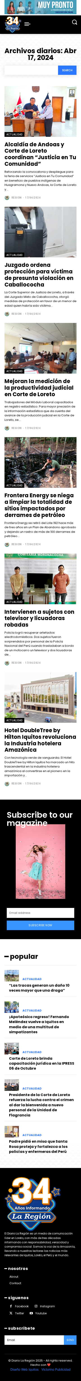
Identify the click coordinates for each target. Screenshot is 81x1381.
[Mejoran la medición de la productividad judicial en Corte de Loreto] (40, 348)
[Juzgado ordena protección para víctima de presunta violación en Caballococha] (40, 232)
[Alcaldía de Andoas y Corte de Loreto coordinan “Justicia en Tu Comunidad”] (40, 111)
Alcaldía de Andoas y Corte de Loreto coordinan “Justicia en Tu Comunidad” (40, 154)
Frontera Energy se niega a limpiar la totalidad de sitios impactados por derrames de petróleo (39, 505)
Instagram (47, 1306)
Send (70, 1340)
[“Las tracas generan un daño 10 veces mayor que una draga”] (11, 975)
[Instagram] (36, 1306)
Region (16, 197)
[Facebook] (11, 1306)
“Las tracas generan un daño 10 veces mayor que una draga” (39, 988)
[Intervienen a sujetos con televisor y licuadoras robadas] (40, 579)
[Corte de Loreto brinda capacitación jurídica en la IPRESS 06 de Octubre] (11, 1048)
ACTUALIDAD (14, 134)
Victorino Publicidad (56, 1369)
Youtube (41, 1313)
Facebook (22, 1306)
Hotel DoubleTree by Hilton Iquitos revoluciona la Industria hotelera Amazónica (40, 740)
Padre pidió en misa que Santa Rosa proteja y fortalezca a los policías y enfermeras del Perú (38, 1146)
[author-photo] (7, 197)
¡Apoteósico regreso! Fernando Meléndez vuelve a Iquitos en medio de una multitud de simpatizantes (39, 1024)
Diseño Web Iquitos (24, 1369)
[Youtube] (31, 1313)
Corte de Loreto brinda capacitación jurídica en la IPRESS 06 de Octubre (41, 1063)
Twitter (19, 1313)
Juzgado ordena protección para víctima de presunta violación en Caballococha (39, 274)
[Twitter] (11, 1313)
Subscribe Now (40, 925)
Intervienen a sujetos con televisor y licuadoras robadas (39, 618)
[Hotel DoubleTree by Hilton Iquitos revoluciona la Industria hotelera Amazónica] (40, 697)
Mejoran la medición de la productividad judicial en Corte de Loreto (39, 387)
